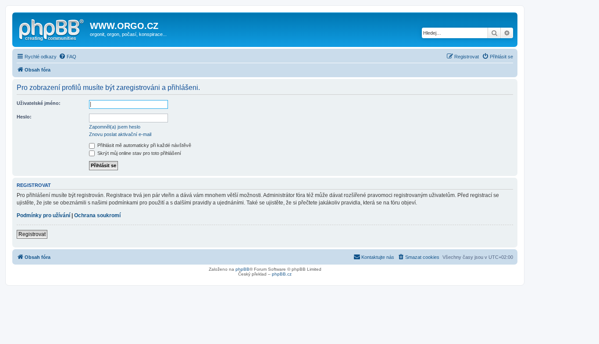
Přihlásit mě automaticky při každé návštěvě (143, 145)
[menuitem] (67, 56)
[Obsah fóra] (52, 28)
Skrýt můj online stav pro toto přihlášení (138, 153)
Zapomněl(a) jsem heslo (114, 126)
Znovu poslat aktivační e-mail (120, 134)
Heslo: (24, 116)
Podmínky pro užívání (43, 215)
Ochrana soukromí (97, 215)
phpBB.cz (282, 274)
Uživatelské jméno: (39, 103)
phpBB (242, 269)
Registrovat (32, 234)
